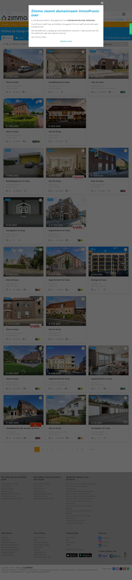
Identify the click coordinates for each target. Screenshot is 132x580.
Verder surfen (66, 41)
